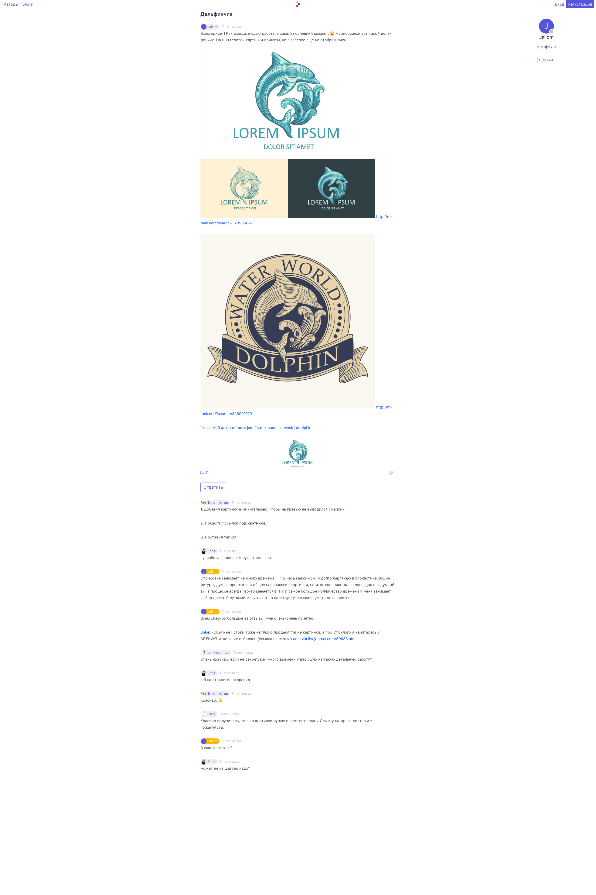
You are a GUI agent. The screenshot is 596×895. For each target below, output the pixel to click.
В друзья (546, 60)
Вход (559, 4)
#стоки (227, 427)
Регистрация (580, 4)
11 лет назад (241, 502)
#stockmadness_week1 (274, 427)
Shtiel (211, 551)
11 (206, 472)
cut (234, 537)
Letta (211, 714)
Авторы (11, 4)
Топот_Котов (217, 502)
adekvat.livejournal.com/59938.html (324, 638)
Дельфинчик (216, 14)
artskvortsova (218, 653)
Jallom (212, 27)
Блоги (27, 4)
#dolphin (303, 427)
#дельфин (244, 427)
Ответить (213, 487)
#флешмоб (210, 427)
